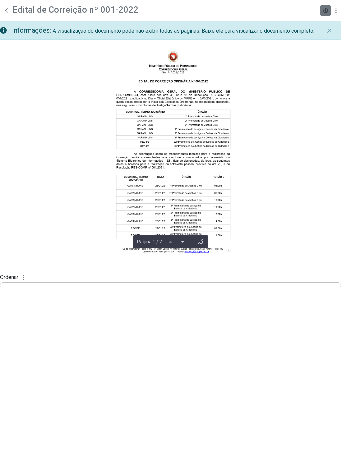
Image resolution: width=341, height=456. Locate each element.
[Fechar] (329, 30)
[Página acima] (170, 241)
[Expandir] (200, 241)
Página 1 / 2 (149, 241)
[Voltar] (6, 10)
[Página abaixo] (182, 241)
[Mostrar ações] (336, 10)
